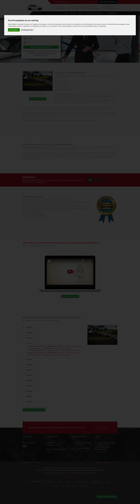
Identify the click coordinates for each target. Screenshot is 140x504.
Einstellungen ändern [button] (27, 30)
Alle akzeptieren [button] (13, 30)
